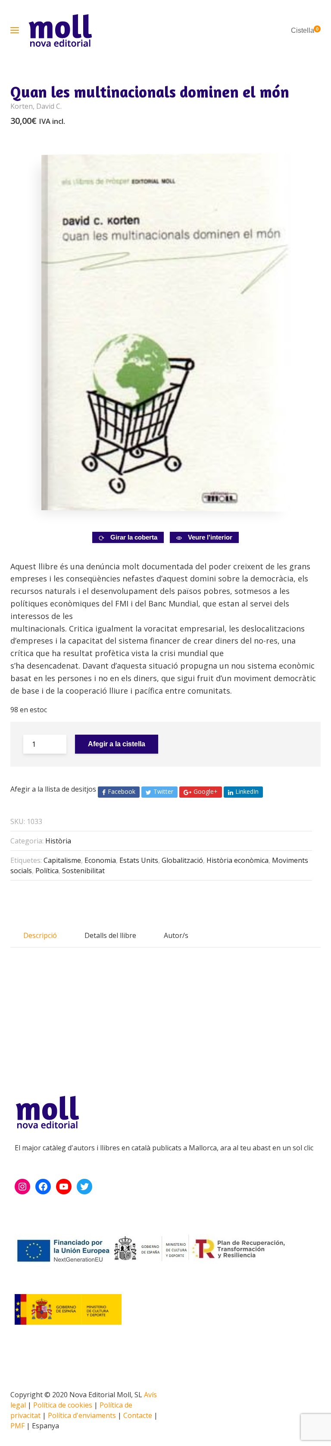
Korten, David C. (36, 106)
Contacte (137, 1415)
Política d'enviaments (82, 1415)
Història (58, 841)
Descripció (40, 935)
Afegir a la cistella (116, 744)
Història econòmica (237, 860)
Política (47, 870)
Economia (100, 860)
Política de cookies (62, 1405)
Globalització (182, 860)
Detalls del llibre (110, 935)
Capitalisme (62, 860)
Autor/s (176, 935)
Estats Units (138, 860)
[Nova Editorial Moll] (60, 30)
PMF (17, 1425)
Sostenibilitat (83, 870)
